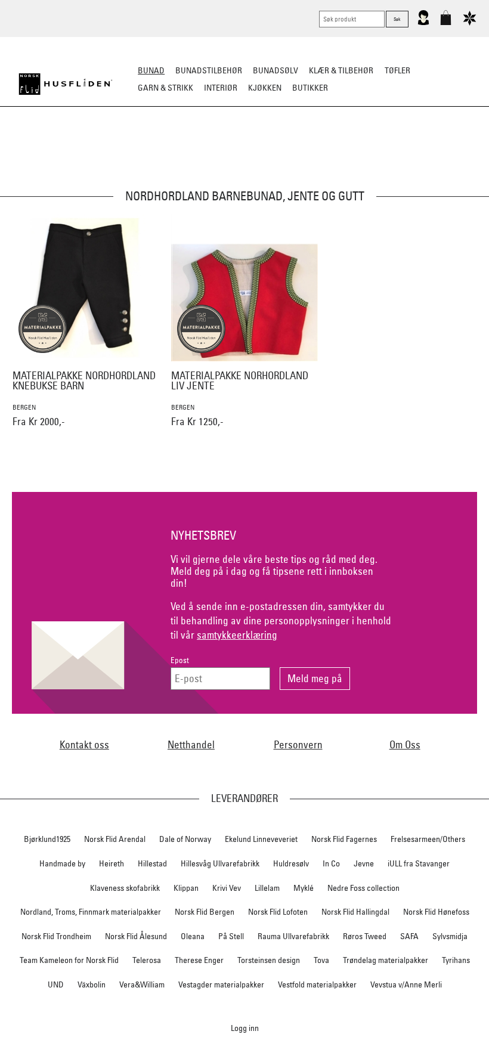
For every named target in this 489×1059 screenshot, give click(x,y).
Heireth (111, 863)
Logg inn (245, 1028)
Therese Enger (199, 960)
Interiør (220, 87)
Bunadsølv (275, 70)
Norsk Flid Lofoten (278, 911)
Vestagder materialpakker (221, 984)
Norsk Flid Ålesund (136, 936)
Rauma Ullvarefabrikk (293, 936)
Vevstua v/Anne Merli (406, 984)
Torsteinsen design (268, 960)
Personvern (298, 744)
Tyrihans (456, 960)
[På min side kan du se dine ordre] (423, 22)
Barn (157, 146)
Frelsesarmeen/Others (428, 839)
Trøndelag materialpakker (385, 960)
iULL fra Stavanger (419, 863)
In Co (331, 863)
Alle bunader (43, 146)
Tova (321, 960)
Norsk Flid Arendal (115, 839)
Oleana (193, 936)
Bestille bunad (386, 146)
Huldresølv (291, 863)
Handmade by (62, 863)
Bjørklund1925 (47, 839)
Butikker (310, 87)
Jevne (364, 863)
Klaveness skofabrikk (125, 887)
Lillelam (267, 887)
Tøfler (397, 70)
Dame (92, 146)
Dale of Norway (185, 839)
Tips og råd (450, 146)
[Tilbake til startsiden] (65, 84)
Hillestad (152, 863)
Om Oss (404, 744)
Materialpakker (211, 146)
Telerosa (146, 960)
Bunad (151, 70)
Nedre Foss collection (363, 887)
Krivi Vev (226, 887)
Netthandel (191, 744)
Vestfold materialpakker (317, 984)
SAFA (409, 936)
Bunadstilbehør (208, 70)
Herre (125, 146)
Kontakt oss (84, 744)
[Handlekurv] (445, 22)
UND (56, 984)
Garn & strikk (165, 87)
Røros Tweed (364, 936)
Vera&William (142, 984)
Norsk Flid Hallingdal (355, 911)
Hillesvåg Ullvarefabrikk (220, 863)
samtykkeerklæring (237, 634)
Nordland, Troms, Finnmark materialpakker (90, 911)
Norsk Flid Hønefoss (436, 911)
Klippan (186, 887)
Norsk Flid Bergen (204, 911)
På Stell (231, 936)
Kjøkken (264, 87)
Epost (180, 660)
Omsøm (269, 146)
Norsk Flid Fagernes (344, 839)
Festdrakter (320, 146)
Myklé (303, 887)
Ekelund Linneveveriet (261, 839)
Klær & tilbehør (341, 70)
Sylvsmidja (450, 936)
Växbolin (92, 984)
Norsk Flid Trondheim (56, 936)
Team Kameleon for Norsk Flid (69, 960)
